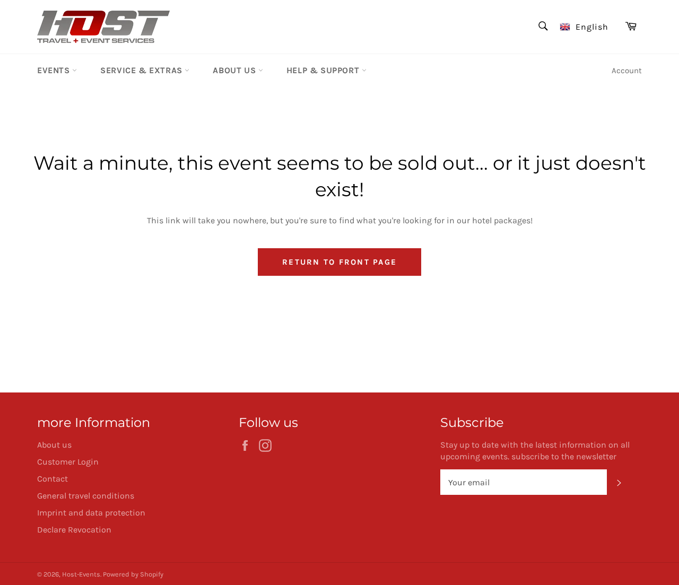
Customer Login (68, 462)
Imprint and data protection (91, 513)
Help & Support (324, 70)
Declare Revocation (74, 530)
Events (54, 70)
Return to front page (339, 262)
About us (235, 70)
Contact (52, 479)
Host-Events (81, 574)
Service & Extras (142, 70)
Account (627, 70)
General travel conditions (85, 496)
